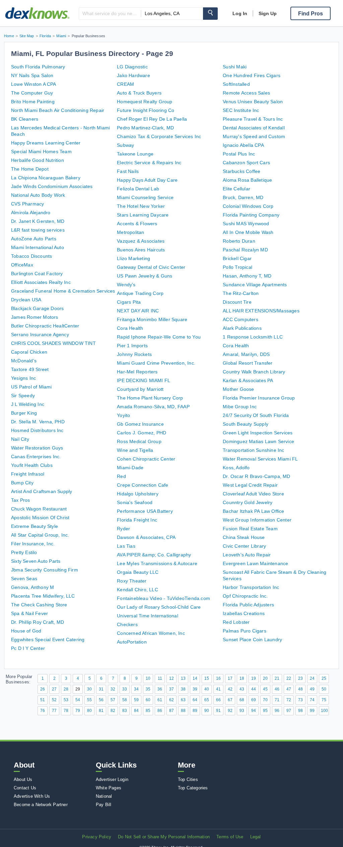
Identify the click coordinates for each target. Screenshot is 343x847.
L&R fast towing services (38, 230)
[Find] (210, 13)
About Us (23, 779)
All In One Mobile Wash (248, 232)
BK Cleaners (24, 119)
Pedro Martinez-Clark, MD (145, 127)
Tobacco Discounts (31, 256)
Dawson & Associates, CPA (146, 537)
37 (171, 689)
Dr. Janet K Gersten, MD (38, 221)
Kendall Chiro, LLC (137, 589)
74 (312, 700)
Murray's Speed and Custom (254, 136)
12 (171, 678)
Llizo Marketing (133, 258)
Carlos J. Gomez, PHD (141, 432)
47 (288, 689)
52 (54, 700)
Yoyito (123, 415)
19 (253, 678)
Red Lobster (236, 622)
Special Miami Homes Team (41, 151)
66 (218, 700)
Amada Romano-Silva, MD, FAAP (153, 406)
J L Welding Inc (27, 404)
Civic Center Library (244, 546)
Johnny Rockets (134, 354)
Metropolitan (130, 232)
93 (241, 710)
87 (171, 710)
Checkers (127, 624)
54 (77, 700)
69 (253, 700)
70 (265, 700)
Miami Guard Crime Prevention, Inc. (156, 363)
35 (148, 689)
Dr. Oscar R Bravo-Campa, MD (256, 476)
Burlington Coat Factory (37, 273)
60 (148, 700)
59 (136, 700)
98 (300, 710)
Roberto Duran (239, 241)
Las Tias (126, 546)
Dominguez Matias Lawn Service (258, 441)
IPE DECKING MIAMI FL (143, 380)
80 (89, 710)
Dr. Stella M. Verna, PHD (38, 421)
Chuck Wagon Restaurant (39, 508)
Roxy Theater (131, 581)
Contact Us (25, 787)
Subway (125, 145)
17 (230, 678)
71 (277, 700)
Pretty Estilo (24, 552)
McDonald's (24, 360)
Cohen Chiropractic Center (146, 459)
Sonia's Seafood (134, 502)
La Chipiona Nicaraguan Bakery (45, 177)
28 (66, 689)
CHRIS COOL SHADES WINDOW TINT (53, 343)
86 (159, 710)
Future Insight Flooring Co (145, 110)
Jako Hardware (133, 75)
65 (206, 700)
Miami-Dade (130, 467)
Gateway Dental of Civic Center (151, 267)
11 (160, 678)
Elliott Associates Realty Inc (41, 282)
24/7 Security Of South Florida (256, 415)
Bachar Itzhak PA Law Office (253, 511)
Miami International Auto (37, 247)
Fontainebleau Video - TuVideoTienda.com (163, 598)
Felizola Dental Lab (138, 188)
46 (277, 689)
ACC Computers (240, 319)
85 (148, 710)
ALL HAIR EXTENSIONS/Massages (261, 310)
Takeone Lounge (135, 154)
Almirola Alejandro (31, 212)
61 (159, 700)
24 (312, 678)
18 (241, 678)
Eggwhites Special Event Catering (47, 639)
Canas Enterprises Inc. (36, 456)
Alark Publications (242, 328)
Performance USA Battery (145, 511)
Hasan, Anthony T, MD (247, 276)
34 (136, 689)
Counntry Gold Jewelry (247, 502)
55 (89, 700)
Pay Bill (104, 804)
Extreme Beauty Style (34, 526)
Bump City (22, 482)
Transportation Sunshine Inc (253, 450)
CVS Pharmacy (27, 203)
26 (42, 689)
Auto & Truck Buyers (139, 93)
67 (230, 700)
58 (124, 700)
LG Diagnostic (132, 66)
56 (101, 700)
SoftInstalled (236, 84)
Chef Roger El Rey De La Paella (152, 119)
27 (54, 689)
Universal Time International (147, 615)
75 (324, 700)
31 (101, 689)
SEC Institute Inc (241, 110)
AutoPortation (132, 642)
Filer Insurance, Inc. (33, 543)
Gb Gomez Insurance (140, 424)
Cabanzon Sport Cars (246, 162)
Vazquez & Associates (140, 241)
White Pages (108, 787)
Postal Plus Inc (239, 154)
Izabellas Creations (244, 613)
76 (42, 710)
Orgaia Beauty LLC (137, 572)
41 (218, 689)
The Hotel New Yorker (141, 206)
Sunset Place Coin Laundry (252, 639)
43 (241, 689)
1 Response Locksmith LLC (253, 337)
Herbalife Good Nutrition (37, 160)
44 (253, 689)
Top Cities (188, 779)
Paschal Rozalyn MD (245, 249)
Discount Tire (237, 302)
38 (183, 689)
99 (312, 710)
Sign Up (268, 13)
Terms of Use (229, 836)
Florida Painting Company (251, 215)
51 (42, 700)
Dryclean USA (26, 299)
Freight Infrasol (27, 474)
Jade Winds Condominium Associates (52, 186)
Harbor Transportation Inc (251, 587)
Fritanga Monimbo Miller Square (152, 319)
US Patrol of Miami (31, 386)
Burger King (24, 413)
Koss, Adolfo (236, 467)
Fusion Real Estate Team (250, 528)
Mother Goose (238, 389)
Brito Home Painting (33, 101)
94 (253, 710)
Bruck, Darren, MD (243, 197)
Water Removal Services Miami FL (260, 459)
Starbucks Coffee (241, 171)
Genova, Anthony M (32, 587)
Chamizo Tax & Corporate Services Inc (159, 136)
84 (136, 710)
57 (113, 700)
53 (66, 700)
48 (300, 689)
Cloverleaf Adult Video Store (253, 493)
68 (241, 700)
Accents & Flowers (137, 223)
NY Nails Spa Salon (32, 75)
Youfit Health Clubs (32, 465)
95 (265, 710)
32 (113, 689)
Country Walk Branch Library (254, 371)
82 (113, 710)
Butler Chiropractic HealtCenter (45, 325)
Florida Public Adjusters (248, 604)
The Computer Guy (32, 93)
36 (159, 689)
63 (183, 700)
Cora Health (130, 328)
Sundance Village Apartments (255, 284)
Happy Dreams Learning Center (46, 142)
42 (230, 689)
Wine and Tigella (135, 450)
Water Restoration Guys (37, 447)
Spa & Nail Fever (29, 613)
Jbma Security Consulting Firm (44, 569)
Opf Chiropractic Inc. (245, 596)
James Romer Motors (34, 317)
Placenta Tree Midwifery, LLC (43, 596)
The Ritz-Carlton (241, 293)
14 (195, 678)
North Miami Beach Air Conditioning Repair (57, 110)
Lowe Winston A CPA (33, 84)
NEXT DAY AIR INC (138, 310)
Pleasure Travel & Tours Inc (253, 119)
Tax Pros (20, 500)
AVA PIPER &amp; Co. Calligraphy (154, 554)
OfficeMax (22, 264)
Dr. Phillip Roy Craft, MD (37, 622)
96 (277, 710)
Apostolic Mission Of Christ (40, 517)
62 (171, 700)
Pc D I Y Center (28, 648)
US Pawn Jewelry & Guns (144, 276)
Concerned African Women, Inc (151, 633)
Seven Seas (24, 578)
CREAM (125, 84)
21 (277, 678)
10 (148, 678)
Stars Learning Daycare (142, 215)
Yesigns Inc (23, 378)
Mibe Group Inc (240, 406)
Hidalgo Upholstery (137, 493)
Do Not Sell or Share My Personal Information (164, 836)
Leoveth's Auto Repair (247, 554)
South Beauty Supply (245, 424)
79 (77, 710)
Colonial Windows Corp (248, 206)
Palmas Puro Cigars (244, 630)
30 (89, 689)
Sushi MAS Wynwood (246, 223)
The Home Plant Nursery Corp (150, 398)
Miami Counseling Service (145, 197)
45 (265, 689)
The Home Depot (30, 169)
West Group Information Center (257, 520)
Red (121, 476)
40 (206, 689)
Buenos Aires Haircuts (141, 249)
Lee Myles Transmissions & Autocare (157, 563)
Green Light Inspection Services (257, 432)
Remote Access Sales (246, 93)
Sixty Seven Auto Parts (35, 561)
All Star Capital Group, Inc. (40, 535)
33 (124, 689)
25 (324, 678)
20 (265, 678)
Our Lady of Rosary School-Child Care (159, 607)
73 (300, 700)
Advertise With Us (32, 796)
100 (324, 710)
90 (206, 710)
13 (183, 678)
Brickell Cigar (237, 258)
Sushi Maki (235, 66)
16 (218, 678)
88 (183, 710)
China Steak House (244, 537)
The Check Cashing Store (39, 604)
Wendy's (126, 284)
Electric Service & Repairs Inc (149, 162)
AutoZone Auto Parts (33, 238)
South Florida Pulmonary (38, 66)
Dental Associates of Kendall (254, 127)
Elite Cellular (236, 188)
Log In (239, 13)
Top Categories (193, 787)
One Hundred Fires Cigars (251, 75)
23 (300, 678)
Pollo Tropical (237, 267)
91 (218, 710)
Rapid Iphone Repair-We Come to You (159, 337)
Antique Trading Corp (140, 293)
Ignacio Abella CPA (243, 145)
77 (54, 710)
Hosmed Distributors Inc (37, 430)
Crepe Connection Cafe (142, 485)
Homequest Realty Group (144, 101)
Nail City (20, 439)
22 (288, 678)
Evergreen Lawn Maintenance (255, 563)
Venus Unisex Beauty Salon (253, 101)
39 (195, 689)
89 (195, 710)
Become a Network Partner (41, 804)
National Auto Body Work (38, 195)
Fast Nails (128, 171)
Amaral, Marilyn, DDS (246, 354)
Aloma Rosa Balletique (247, 180)
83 (124, 710)
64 (195, 700)
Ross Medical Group (139, 441)
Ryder (123, 528)
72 (288, 700)
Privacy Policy (96, 836)
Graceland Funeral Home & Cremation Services (63, 291)
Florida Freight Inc (137, 520)
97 (288, 710)
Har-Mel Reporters (137, 371)
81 (101, 710)
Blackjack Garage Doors (37, 308)
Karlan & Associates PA (248, 380)
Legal (255, 836)
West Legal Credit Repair (250, 485)
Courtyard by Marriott (140, 389)
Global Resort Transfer (247, 363)
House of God (26, 630)
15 (206, 678)
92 (230, 710)
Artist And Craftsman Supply (41, 491)
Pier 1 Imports (132, 345)
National (104, 796)
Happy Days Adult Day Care (147, 180)
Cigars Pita (129, 302)
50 (324, 689)
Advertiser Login (112, 779)
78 (66, 710)
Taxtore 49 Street (30, 369)
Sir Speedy (23, 395)
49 (312, 689)
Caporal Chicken (29, 352)
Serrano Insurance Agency (40, 334)
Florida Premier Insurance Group (259, 398)
